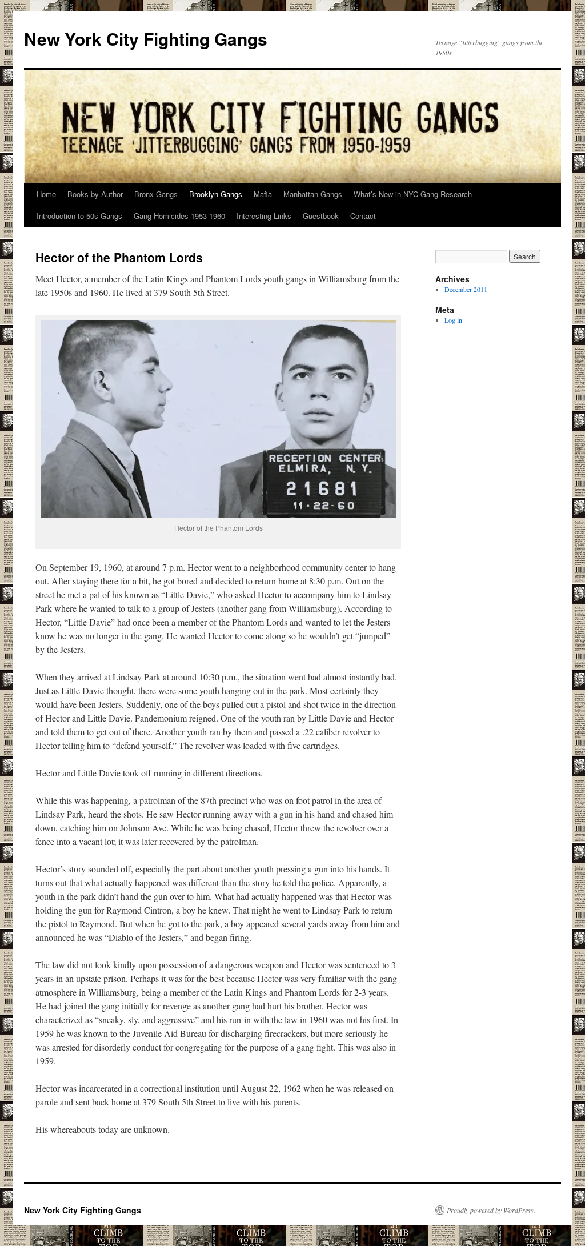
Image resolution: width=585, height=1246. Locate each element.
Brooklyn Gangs (215, 194)
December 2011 (465, 289)
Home (46, 194)
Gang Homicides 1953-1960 (179, 215)
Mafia (263, 194)
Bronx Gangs (156, 194)
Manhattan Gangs (312, 194)
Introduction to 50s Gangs (79, 215)
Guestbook (321, 215)
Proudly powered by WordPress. (491, 1210)
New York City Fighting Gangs (145, 38)
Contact (363, 215)
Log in (453, 319)
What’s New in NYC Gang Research (413, 194)
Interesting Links (264, 215)
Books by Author (95, 194)
